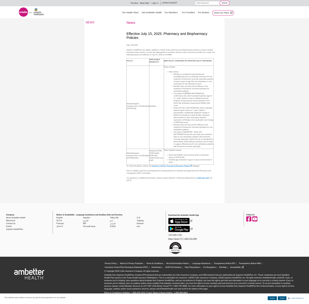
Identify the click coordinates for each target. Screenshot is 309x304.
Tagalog (140, 220)
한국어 (59, 220)
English (59, 218)
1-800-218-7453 (203, 178)
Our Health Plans (130, 12)
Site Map (223, 267)
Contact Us (10, 223)
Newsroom (10, 220)
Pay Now (134, 3)
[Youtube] (254, 219)
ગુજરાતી (59, 226)
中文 (138, 218)
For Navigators (209, 267)
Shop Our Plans (224, 12)
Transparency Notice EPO (224, 263)
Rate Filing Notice (192, 267)
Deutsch (140, 223)
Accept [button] (282, 298)
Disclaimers (156, 267)
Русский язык (89, 226)
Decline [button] (272, 298)
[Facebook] (248, 219)
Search (225, 3)
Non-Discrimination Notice (177, 263)
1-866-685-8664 (181, 293)
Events (9, 226)
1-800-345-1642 (138, 293)
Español (86, 218)
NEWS (90, 22)
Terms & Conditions (154, 263)
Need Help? (145, 3)
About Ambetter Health (15, 218)
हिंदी (84, 223)
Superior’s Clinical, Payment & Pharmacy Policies (172, 166)
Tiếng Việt (114, 218)
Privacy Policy (111, 263)
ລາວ (138, 226)
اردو (111, 220)
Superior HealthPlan (14, 229)
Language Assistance (201, 263)
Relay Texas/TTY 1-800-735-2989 (182, 239)
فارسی (113, 223)
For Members (171, 12)
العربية (85, 220)
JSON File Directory (173, 267)
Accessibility (235, 267)
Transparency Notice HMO (250, 263)
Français (60, 223)
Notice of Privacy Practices (131, 263)
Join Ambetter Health (152, 12)
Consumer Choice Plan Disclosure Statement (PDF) (126, 267)
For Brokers (204, 12)
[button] (295, 298)
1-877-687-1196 (175, 235)
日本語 (113, 226)
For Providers (189, 12)
